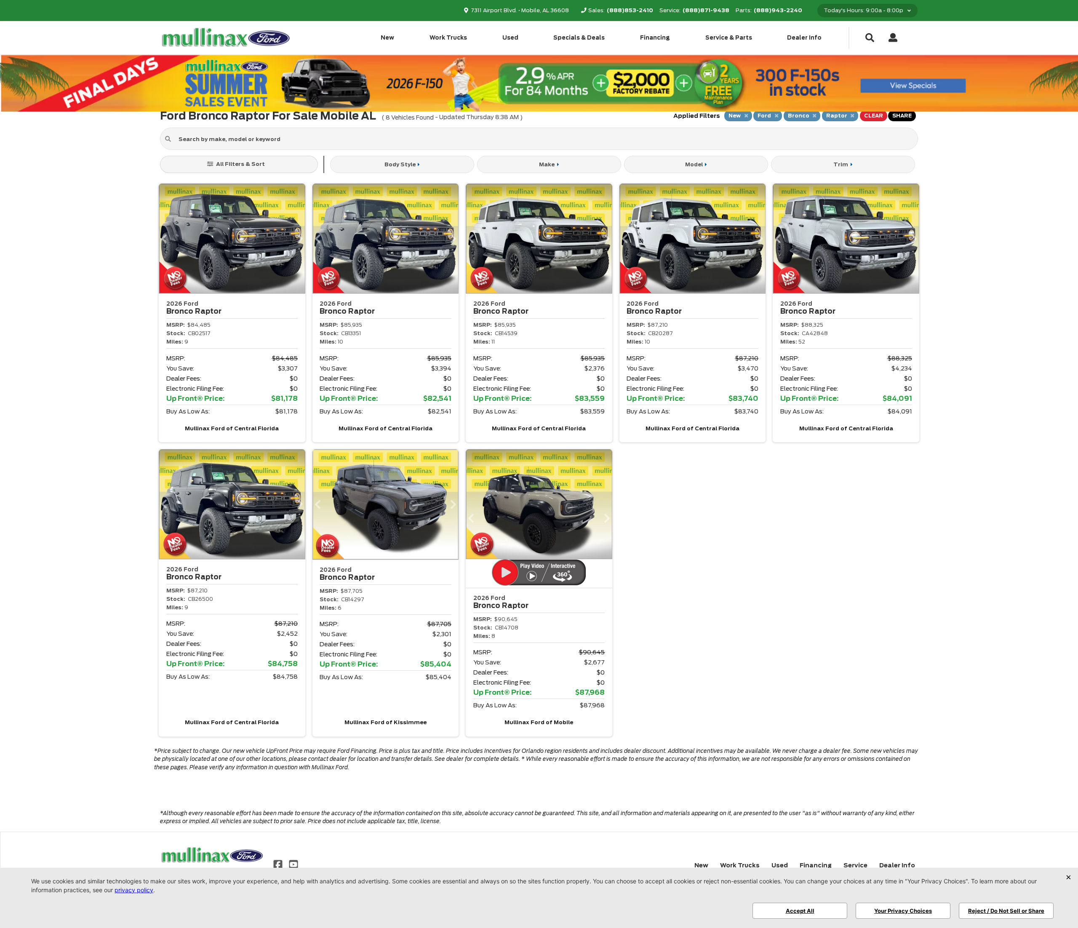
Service (855, 865)
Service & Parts (728, 38)
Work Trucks (448, 38)
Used (510, 38)
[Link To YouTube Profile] (293, 863)
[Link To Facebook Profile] (278, 863)
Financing (655, 38)
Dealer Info (804, 38)
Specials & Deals (579, 38)
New (387, 38)
